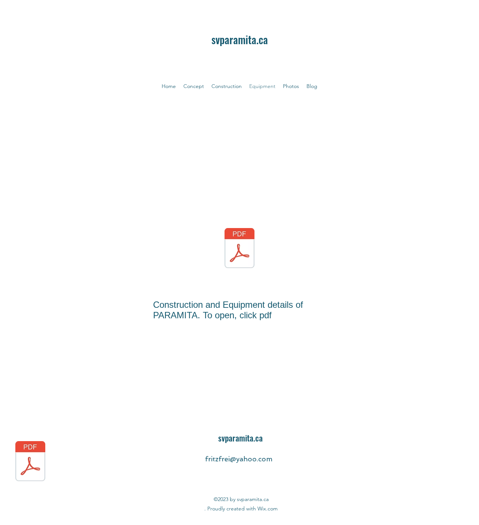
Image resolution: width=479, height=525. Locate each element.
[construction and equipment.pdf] (239, 249)
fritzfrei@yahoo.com (238, 459)
